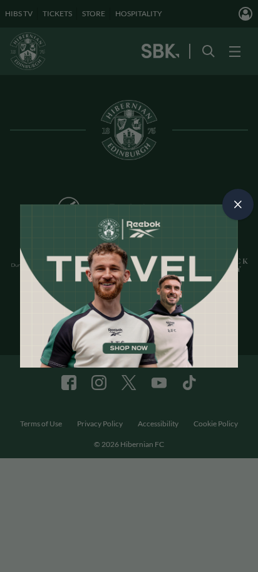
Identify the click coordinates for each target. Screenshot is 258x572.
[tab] (238, 204)
